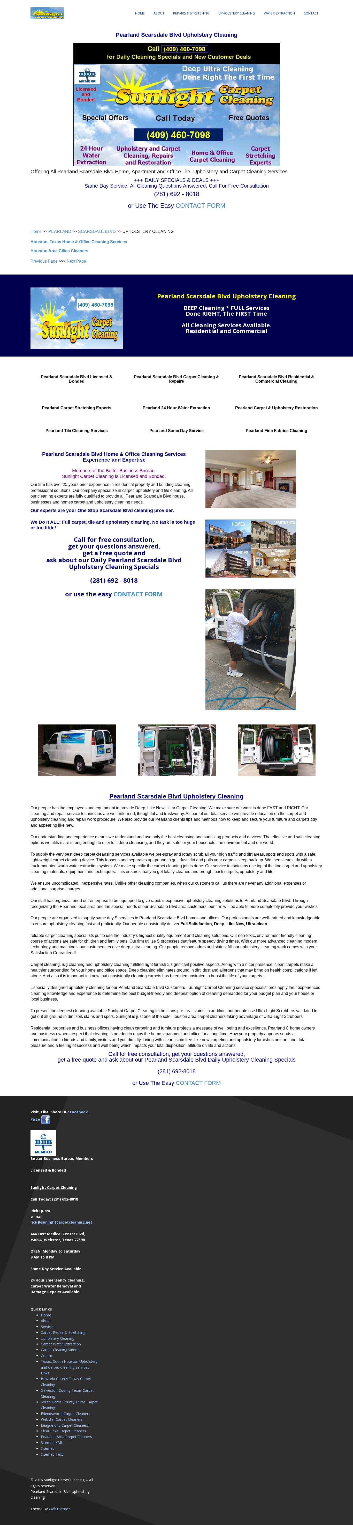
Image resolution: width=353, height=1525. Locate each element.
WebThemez (59, 1508)
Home (140, 13)
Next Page (76, 261)
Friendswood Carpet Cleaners (65, 1413)
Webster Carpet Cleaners (61, 1419)
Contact (311, 13)
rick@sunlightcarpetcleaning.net (61, 1222)
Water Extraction (279, 13)
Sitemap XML (52, 1442)
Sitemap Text (52, 1454)
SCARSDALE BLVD (97, 231)
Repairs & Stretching (191, 13)
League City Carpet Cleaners (64, 1425)
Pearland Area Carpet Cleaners (66, 1436)
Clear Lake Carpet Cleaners (63, 1430)
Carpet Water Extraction (61, 1344)
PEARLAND (59, 231)
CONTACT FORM (200, 205)
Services (48, 1326)
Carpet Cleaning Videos (60, 1349)
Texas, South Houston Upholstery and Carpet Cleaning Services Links (69, 1367)
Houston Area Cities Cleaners (59, 251)
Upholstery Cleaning (236, 13)
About (159, 13)
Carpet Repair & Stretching (63, 1332)
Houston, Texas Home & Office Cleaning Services (78, 242)
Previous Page (44, 261)
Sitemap (48, 1448)
